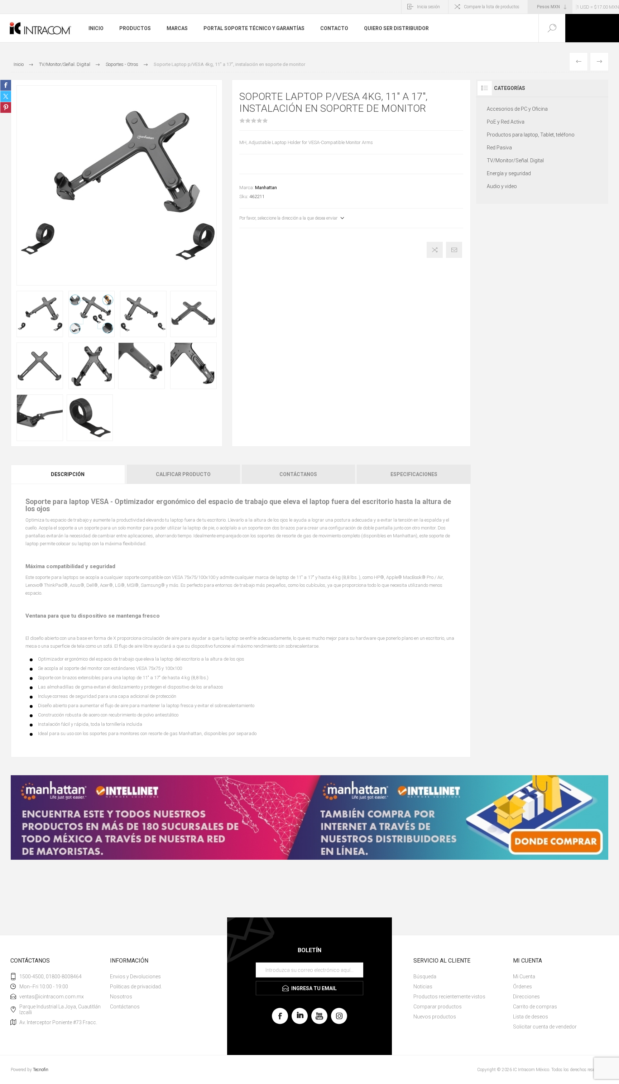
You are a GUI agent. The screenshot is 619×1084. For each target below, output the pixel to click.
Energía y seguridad (509, 173)
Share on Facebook (5, 85)
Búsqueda (424, 976)
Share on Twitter (5, 96)
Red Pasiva (499, 147)
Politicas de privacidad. (136, 986)
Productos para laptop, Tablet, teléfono (531, 135)
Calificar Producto (183, 474)
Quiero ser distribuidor (396, 28)
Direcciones (526, 996)
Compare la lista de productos (491, 6)
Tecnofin (40, 1069)
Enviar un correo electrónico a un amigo (454, 250)
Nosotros (121, 996)
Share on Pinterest (5, 107)
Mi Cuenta (524, 976)
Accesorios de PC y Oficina (517, 109)
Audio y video (502, 186)
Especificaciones (413, 474)
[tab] (68, 474)
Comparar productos (437, 1006)
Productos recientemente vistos (449, 996)
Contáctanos (298, 474)
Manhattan (266, 187)
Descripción (68, 474)
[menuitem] (159, 977)
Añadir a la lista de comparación (435, 250)
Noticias (422, 986)
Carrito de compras (535, 1006)
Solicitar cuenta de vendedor (545, 1027)
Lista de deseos (530, 1017)
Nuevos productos (434, 1017)
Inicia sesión (428, 6)
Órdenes (522, 986)
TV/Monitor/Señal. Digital (515, 160)
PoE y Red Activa (505, 122)
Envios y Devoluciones (135, 976)
